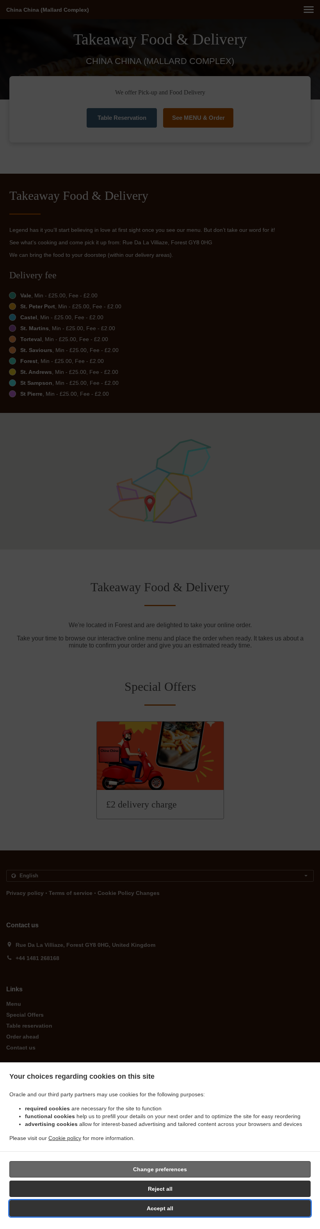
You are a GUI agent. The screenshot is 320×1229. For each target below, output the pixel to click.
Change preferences (160, 1169)
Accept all (160, 1208)
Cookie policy (64, 1138)
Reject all (160, 1189)
